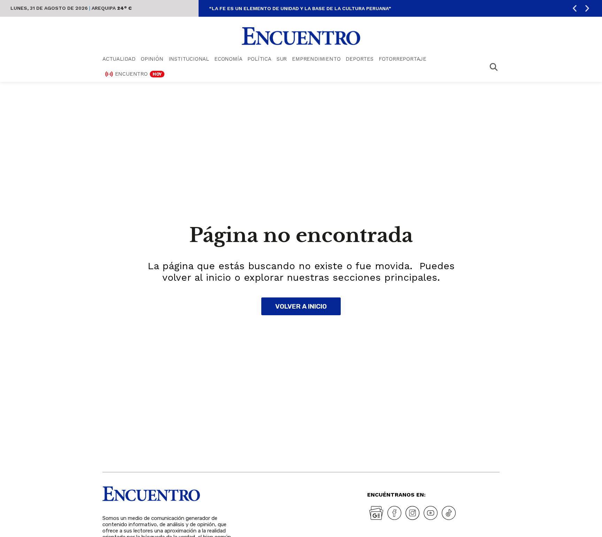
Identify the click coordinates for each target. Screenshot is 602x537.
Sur (282, 59)
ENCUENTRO (138, 74)
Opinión (152, 59)
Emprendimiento (316, 59)
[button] (574, 8)
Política (259, 59)
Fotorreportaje (402, 59)
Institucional (189, 59)
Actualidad (119, 59)
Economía (228, 59)
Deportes (359, 59)
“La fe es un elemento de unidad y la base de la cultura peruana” (300, 8)
